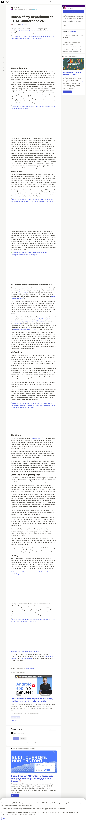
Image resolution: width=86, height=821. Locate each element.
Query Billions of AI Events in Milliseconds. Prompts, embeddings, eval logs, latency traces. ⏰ (32, 778)
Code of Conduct (29, 742)
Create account (79, 2)
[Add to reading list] (3, 66)
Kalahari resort (36, 438)
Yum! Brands (17, 323)
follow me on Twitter (26, 658)
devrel (13, 24)
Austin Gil (16, 7)
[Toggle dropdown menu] (55, 673)
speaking (24, 24)
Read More (14, 720)
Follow (73, 11)
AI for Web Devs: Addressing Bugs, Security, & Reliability (71, 44)
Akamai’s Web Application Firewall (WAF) (26, 329)
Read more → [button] (67, 92)
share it (53, 654)
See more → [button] (15, 795)
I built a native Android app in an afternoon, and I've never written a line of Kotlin (32, 699)
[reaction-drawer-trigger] (3, 56)
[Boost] (3, 70)
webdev (18, 24)
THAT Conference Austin (25, 31)
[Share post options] (3, 74)
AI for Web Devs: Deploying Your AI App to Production (72, 37)
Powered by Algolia (45, 1)
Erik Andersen (40, 321)
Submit (16, 738)
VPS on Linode (23, 292)
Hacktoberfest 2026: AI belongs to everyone (72, 73)
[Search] (7, 2)
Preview (23, 738)
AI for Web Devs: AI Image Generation (72, 50)
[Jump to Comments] (3, 61)
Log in (71, 2)
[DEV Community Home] (2, 2)
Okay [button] (4, 818)
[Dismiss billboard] (83, 800)
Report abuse (38, 742)
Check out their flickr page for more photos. (25, 651)
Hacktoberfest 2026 (78, 82)
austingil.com (34, 9)
